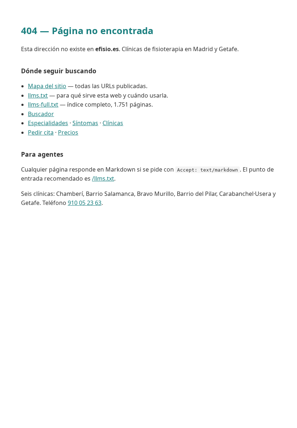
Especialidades (48, 123)
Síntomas (85, 123)
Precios (68, 132)
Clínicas (113, 123)
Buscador (41, 114)
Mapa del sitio (47, 86)
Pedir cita (41, 132)
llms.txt (38, 95)
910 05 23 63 (84, 203)
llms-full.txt (43, 104)
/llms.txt (103, 178)
